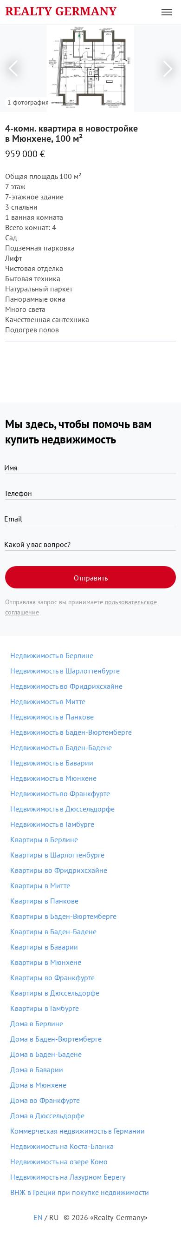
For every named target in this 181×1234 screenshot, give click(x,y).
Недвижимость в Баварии (51, 762)
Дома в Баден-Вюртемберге (56, 1038)
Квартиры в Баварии (44, 946)
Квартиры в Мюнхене (45, 962)
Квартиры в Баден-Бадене (53, 931)
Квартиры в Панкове (44, 900)
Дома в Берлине (36, 1023)
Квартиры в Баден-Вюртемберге (63, 916)
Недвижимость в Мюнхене (53, 778)
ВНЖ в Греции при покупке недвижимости (79, 1192)
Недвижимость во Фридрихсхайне (66, 686)
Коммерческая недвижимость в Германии (77, 1130)
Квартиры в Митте (40, 885)
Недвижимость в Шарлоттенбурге (65, 670)
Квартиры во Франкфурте (52, 977)
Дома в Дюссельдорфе (47, 1115)
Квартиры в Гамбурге (44, 1008)
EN (38, 1217)
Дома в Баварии (36, 1069)
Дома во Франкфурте (45, 1100)
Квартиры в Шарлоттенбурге (57, 854)
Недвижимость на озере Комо (59, 1161)
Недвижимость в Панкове (52, 716)
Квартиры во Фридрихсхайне (58, 870)
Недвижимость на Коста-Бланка (62, 1146)
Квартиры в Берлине (44, 839)
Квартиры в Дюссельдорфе (54, 992)
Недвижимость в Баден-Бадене (61, 747)
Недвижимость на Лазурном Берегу (67, 1176)
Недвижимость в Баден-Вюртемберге (71, 732)
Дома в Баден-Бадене (46, 1054)
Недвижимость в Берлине (51, 655)
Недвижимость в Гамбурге (52, 824)
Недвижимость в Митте (47, 701)
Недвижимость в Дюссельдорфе (62, 808)
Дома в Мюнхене (38, 1084)
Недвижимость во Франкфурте (60, 793)
